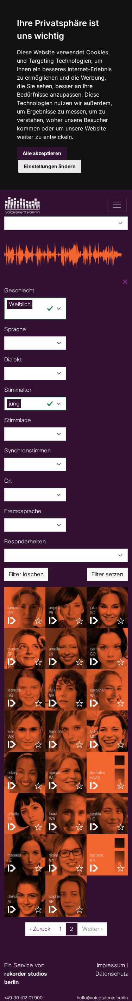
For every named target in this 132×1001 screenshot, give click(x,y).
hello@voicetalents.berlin (102, 997)
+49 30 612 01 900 (23, 997)
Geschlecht (19, 290)
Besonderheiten (25, 541)
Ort (8, 480)
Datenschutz (111, 973)
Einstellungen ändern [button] (50, 166)
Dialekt (13, 359)
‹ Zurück (40, 929)
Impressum (111, 965)
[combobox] (68, 223)
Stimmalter (17, 389)
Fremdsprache (23, 511)
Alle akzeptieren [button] (42, 153)
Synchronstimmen (27, 450)
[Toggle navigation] (117, 205)
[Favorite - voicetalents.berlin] (38, 620)
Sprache (15, 329)
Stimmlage (17, 420)
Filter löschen (26, 574)
